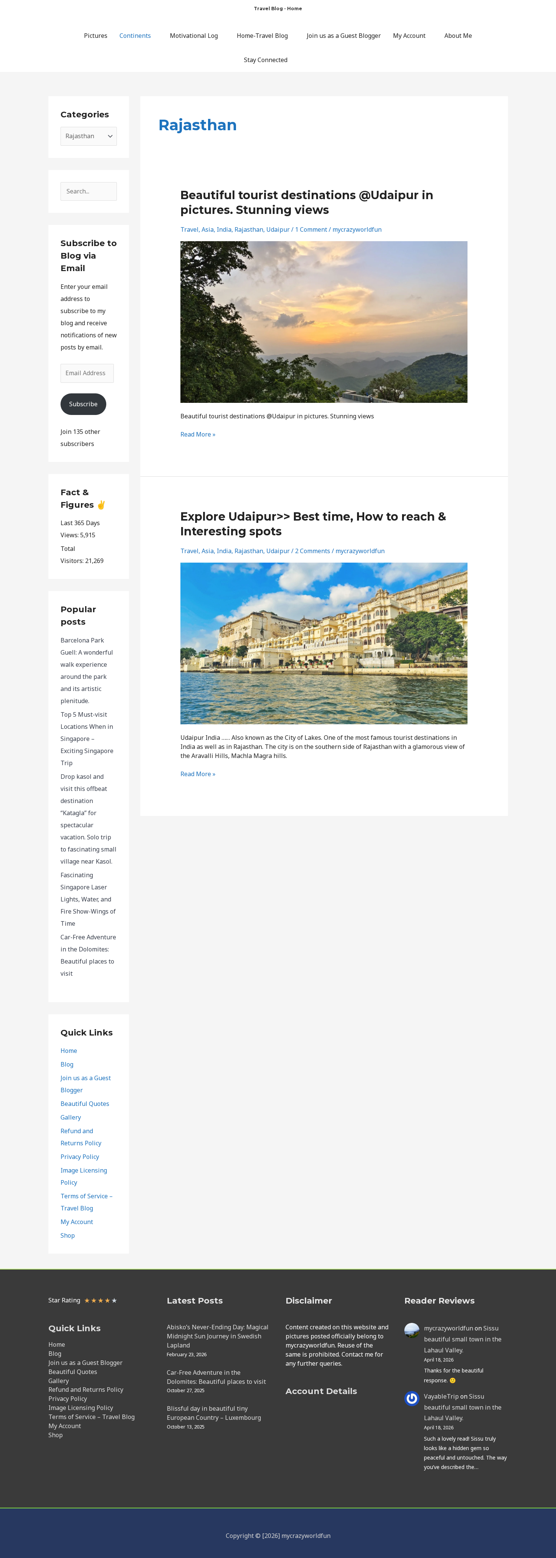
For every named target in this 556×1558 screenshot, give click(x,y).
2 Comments (312, 551)
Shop (68, 1235)
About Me (458, 35)
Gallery (71, 1117)
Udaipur (278, 229)
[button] (309, 60)
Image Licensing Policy (80, 1408)
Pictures (95, 35)
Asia (208, 229)
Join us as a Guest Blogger (344, 35)
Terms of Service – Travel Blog (91, 1417)
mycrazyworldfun (448, 1328)
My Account (409, 35)
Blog (67, 1064)
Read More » (198, 434)
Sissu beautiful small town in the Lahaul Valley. (463, 1339)
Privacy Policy (80, 1157)
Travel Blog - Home (278, 8)
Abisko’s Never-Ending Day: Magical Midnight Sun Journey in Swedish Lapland (218, 1336)
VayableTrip (441, 1396)
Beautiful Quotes (85, 1103)
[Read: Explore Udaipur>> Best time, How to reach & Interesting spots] (323, 643)
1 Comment (311, 229)
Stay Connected (265, 60)
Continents (135, 35)
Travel (189, 229)
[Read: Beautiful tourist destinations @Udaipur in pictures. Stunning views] (323, 321)
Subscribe (83, 404)
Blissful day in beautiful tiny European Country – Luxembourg (214, 1413)
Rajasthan (249, 229)
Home (69, 1050)
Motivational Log (194, 35)
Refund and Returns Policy (85, 1389)
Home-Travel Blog (262, 35)
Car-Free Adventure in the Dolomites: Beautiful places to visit (216, 1377)
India (224, 229)
